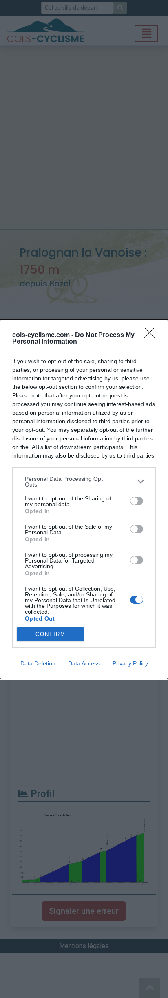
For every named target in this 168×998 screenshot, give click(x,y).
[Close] (152, 335)
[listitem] (84, 481)
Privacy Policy (130, 663)
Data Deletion (37, 663)
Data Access (84, 663)
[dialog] (84, 499)
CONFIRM (50, 634)
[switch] (136, 501)
